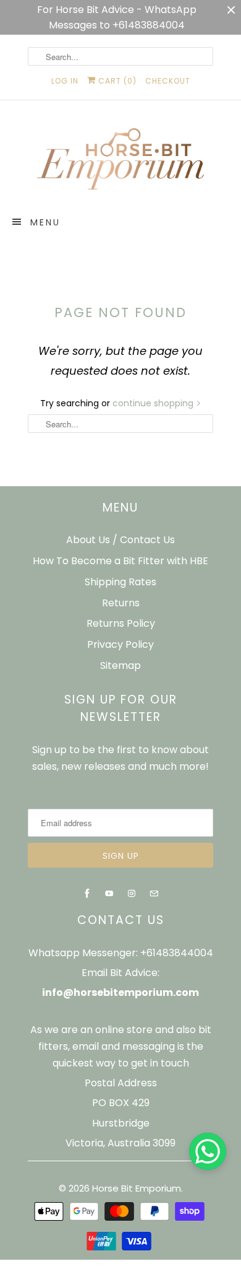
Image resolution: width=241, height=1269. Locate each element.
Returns (121, 603)
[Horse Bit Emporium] (120, 161)
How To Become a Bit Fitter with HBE (120, 561)
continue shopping (154, 403)
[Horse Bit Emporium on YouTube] (109, 894)
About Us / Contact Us (120, 540)
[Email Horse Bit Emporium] (154, 894)
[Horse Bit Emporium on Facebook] (87, 894)
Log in (64, 81)
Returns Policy (121, 623)
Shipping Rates (120, 582)
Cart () (116, 81)
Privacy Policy (120, 644)
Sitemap (120, 665)
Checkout (167, 81)
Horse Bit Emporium (136, 1188)
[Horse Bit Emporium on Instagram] (132, 894)
